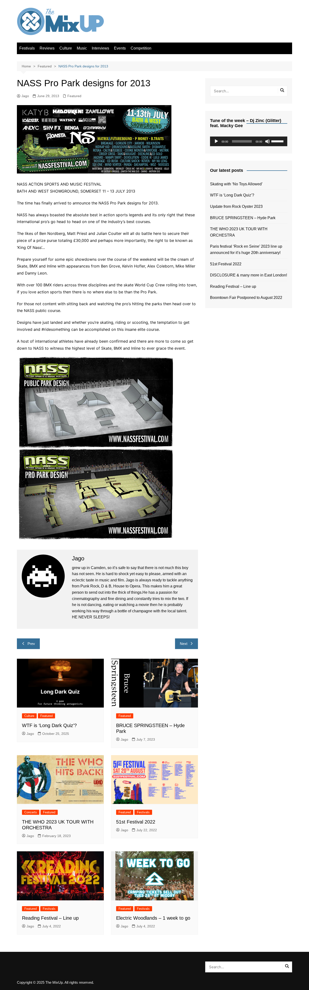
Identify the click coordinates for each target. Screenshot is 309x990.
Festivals (27, 48)
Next (183, 644)
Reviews (47, 48)
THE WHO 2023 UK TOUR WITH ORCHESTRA (238, 232)
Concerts (30, 812)
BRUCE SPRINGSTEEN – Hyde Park (243, 218)
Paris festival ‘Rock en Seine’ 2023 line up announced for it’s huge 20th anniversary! (246, 249)
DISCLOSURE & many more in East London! (248, 275)
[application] (248, 141)
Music (82, 48)
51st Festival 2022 (135, 821)
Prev (31, 644)
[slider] (278, 141)
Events (120, 48)
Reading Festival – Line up (50, 918)
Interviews (100, 48)
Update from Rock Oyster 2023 (236, 206)
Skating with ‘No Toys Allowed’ (236, 184)
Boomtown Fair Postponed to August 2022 (246, 298)
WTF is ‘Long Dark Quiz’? (49, 725)
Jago (25, 96)
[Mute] (267, 141)
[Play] (216, 141)
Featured (74, 96)
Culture (65, 48)
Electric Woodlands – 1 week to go (153, 918)
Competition (141, 48)
